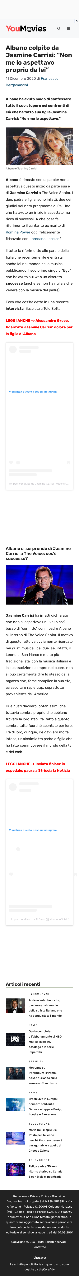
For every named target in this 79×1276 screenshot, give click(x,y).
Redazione (20, 1196)
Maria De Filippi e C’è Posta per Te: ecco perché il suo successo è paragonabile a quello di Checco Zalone (45, 1140)
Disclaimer (59, 1196)
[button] (59, 29)
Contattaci (39, 1247)
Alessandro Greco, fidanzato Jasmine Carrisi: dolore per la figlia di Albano (39, 327)
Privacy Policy (39, 1196)
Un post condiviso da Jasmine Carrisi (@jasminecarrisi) (42, 483)
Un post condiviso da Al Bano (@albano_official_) (39, 919)
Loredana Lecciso (44, 239)
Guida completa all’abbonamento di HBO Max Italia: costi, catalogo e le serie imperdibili (45, 1042)
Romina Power (18, 232)
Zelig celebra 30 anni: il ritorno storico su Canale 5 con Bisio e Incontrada (46, 1171)
